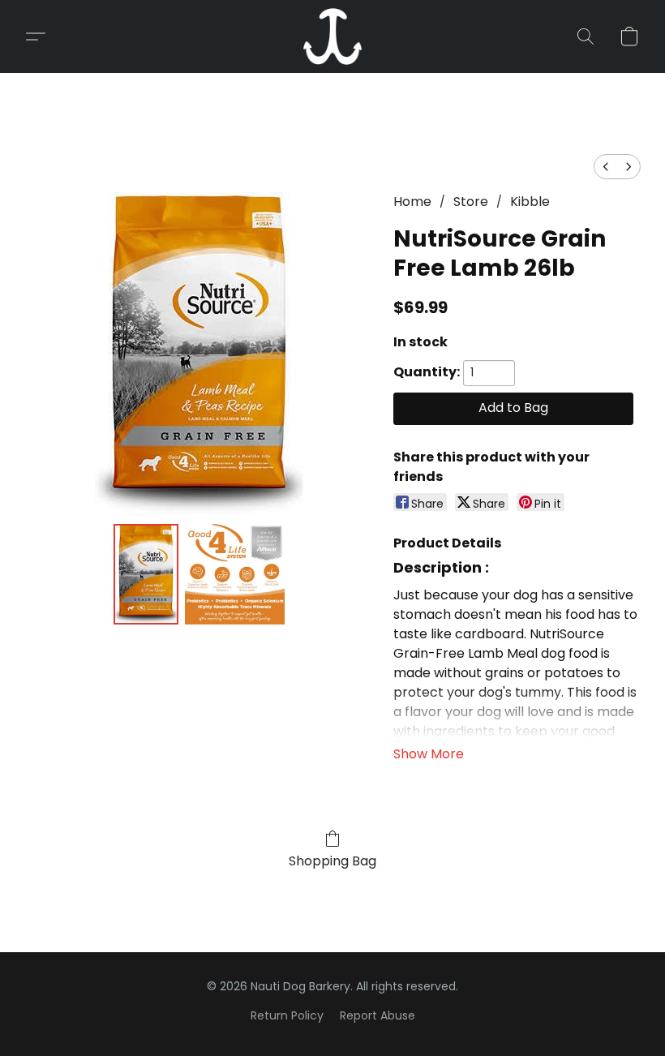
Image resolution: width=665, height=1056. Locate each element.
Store (470, 201)
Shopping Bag (332, 861)
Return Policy (287, 1015)
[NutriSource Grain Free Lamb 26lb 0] (146, 574)
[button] (332, 36)
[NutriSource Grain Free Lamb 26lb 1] (235, 574)
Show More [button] (428, 754)
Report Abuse (377, 1015)
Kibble (530, 201)
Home (412, 201)
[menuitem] (605, 166)
